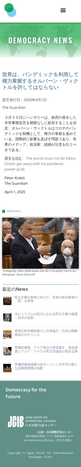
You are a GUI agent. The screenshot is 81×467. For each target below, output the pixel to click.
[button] (63, 10)
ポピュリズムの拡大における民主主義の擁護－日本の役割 (46, 316)
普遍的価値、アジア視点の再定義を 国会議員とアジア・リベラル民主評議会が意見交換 (46, 349)
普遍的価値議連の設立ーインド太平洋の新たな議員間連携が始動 (46, 366)
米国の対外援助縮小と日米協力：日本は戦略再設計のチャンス (46, 332)
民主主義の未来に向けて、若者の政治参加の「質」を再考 (46, 299)
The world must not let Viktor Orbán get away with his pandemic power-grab (40, 164)
